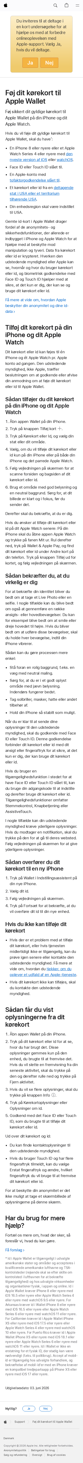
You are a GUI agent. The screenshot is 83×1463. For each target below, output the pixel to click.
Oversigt (37, 1455)
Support (20, 1421)
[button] (55, 5)
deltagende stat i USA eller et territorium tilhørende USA (41, 193)
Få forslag (13, 1250)
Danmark (8, 1438)
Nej (49, 63)
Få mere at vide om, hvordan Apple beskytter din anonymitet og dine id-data (37, 306)
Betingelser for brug (43, 1450)
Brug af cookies (56, 1455)
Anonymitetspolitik (15, 1450)
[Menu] (77, 5)
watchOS (65, 159)
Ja (30, 63)
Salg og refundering (15, 1455)
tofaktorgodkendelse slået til (34, 180)
